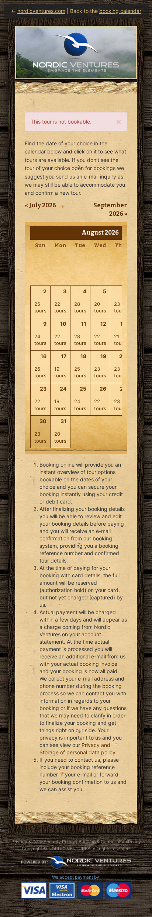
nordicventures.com (41, 11)
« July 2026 (40, 205)
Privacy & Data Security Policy (43, 841)
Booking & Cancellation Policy (110, 841)
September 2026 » (110, 209)
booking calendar (120, 11)
